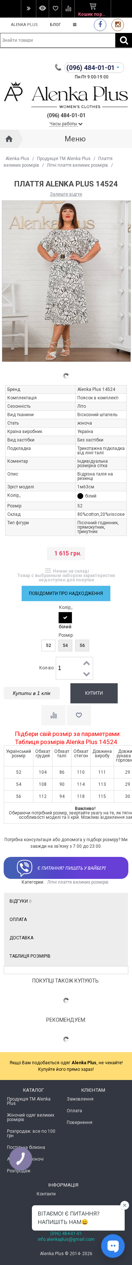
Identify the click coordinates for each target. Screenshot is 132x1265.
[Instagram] (118, 24)
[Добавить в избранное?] (79, 715)
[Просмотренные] (42, 9)
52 (48, 645)
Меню (75, 138)
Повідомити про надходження (66, 593)
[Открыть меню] (28, 9)
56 (82, 645)
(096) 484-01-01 (66, 1233)
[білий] (65, 618)
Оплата (18, 919)
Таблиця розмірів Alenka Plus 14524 (66, 742)
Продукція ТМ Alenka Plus (64, 158)
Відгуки (20, 901)
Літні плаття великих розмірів (77, 165)
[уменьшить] (87, 673)
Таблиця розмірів (30, 956)
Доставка (21, 937)
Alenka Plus (24, 24)
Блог (55, 24)
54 (65, 645)
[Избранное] (55, 9)
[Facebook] (100, 24)
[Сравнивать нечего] (68, 9)
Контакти (46, 1193)
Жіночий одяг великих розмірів (30, 1117)
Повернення (79, 1122)
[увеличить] (87, 662)
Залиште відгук (66, 194)
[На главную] (9, 139)
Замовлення (80, 1099)
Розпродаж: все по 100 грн (31, 1133)
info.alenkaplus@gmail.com (66, 1239)
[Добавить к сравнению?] (53, 715)
